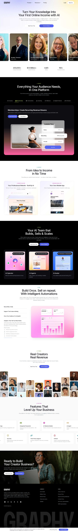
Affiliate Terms (43, 497)
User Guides (42, 494)
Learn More (23, 118)
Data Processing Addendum (63, 499)
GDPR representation (62, 506)
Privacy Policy (61, 497)
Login (65, 2)
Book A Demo (46, 25)
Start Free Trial (31, 25)
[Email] (21, 505)
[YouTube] (5, 505)
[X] (18, 505)
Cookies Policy (61, 502)
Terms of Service (61, 494)
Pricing (45, 2)
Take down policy (43, 502)
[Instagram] (8, 505)
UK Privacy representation (63, 504)
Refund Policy (43, 499)
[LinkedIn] (11, 505)
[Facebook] (14, 505)
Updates (41, 504)
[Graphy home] (7, 3)
